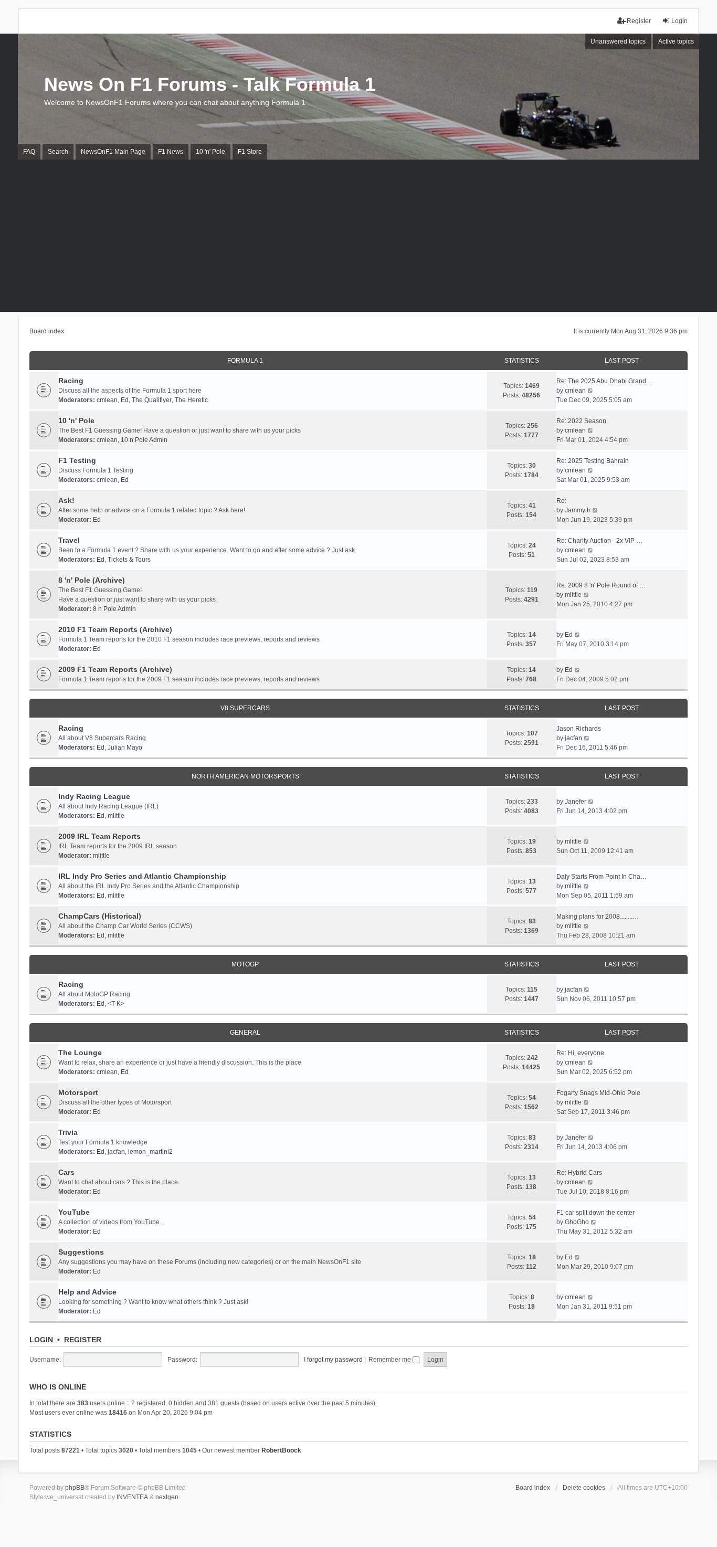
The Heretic (191, 400)
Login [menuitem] (679, 21)
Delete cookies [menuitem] (584, 1487)
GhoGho (577, 1222)
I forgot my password (333, 1359)
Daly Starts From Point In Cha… (601, 876)
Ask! (66, 500)
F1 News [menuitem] (170, 151)
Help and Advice (87, 1292)
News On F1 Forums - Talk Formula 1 (209, 84)
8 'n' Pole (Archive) (91, 580)
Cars (66, 1172)
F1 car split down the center (595, 1212)
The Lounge (80, 1052)
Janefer (575, 801)
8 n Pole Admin (114, 609)
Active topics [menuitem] (676, 41)
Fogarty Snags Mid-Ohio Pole (598, 1093)
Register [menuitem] (639, 21)
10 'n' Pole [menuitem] (210, 151)
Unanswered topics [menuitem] (618, 41)
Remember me (390, 1359)
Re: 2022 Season (581, 421)
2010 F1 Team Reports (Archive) (115, 629)
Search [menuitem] (58, 151)
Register (82, 1339)
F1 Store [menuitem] (250, 151)
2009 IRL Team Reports (99, 836)
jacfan (573, 738)
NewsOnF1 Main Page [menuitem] (113, 151)
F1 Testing (77, 460)
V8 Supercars (245, 708)
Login (41, 1339)
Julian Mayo (125, 747)
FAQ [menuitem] (29, 151)
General (245, 1032)
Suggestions (81, 1252)
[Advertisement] (358, 238)
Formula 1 (245, 360)
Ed (125, 400)
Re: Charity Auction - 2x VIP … (599, 540)
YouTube (74, 1212)
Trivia (68, 1132)
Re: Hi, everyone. (581, 1053)
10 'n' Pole (76, 420)
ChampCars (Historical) (99, 916)
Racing (70, 380)
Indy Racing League (94, 796)
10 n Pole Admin (144, 440)
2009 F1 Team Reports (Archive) (115, 669)
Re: (561, 500)
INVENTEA (132, 1497)
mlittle (573, 594)
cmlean (107, 400)
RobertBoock (281, 1450)
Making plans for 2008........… (597, 916)
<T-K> (116, 1003)
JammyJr (578, 510)
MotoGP (245, 964)
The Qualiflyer (152, 400)
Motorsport (78, 1092)
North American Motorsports (245, 776)
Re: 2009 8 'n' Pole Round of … (601, 585)
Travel (69, 540)
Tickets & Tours (129, 559)
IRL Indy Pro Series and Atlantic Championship (142, 876)
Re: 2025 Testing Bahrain (592, 461)
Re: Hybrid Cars (579, 1172)
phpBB (75, 1487)
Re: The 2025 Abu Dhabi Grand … (605, 381)
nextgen (166, 1497)
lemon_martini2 (150, 1151)
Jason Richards (578, 728)
